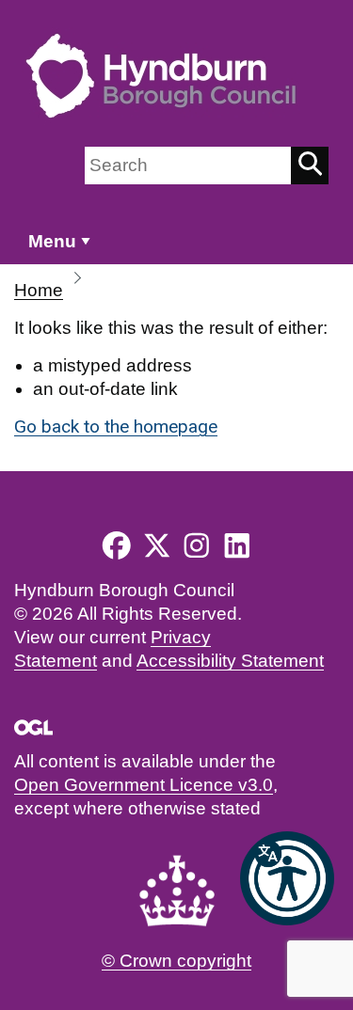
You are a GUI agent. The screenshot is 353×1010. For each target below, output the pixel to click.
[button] (287, 878)
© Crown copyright (176, 961)
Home (38, 290)
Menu (52, 241)
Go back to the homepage (115, 426)
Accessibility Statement (230, 661)
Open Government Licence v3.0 (143, 785)
